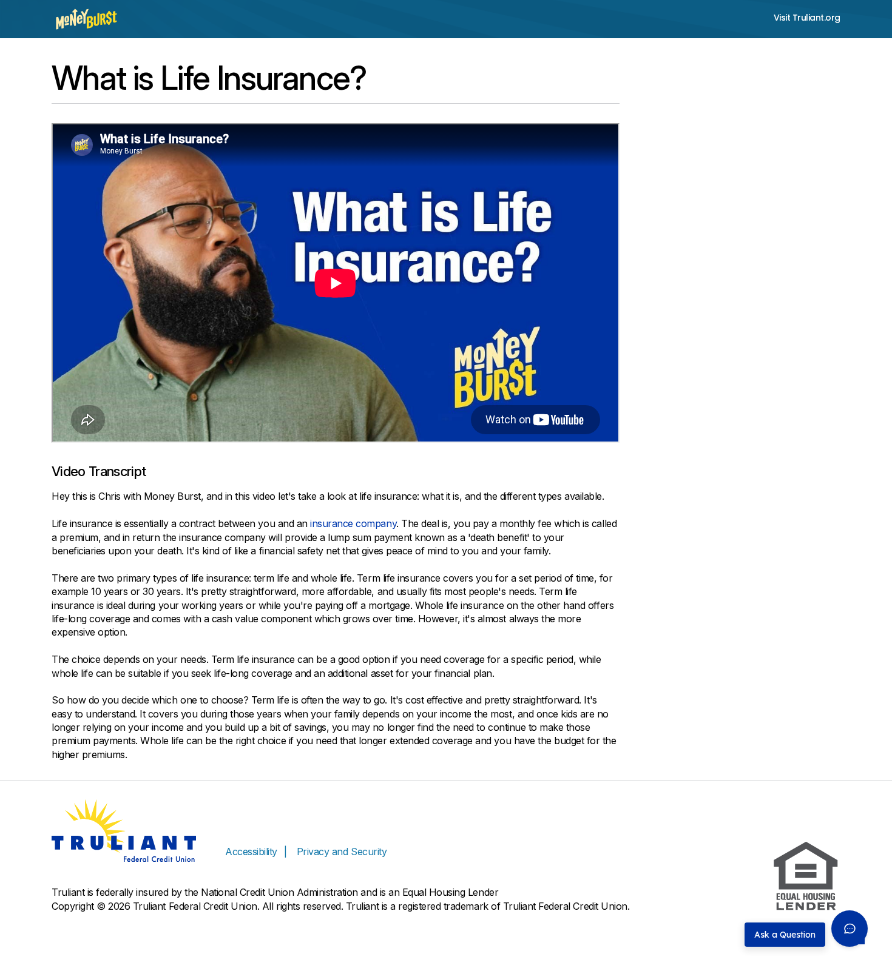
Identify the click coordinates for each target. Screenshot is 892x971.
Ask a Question (785, 934)
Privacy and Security (342, 851)
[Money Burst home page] (86, 19)
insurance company (353, 523)
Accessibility (251, 851)
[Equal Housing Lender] (805, 876)
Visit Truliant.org (807, 18)
